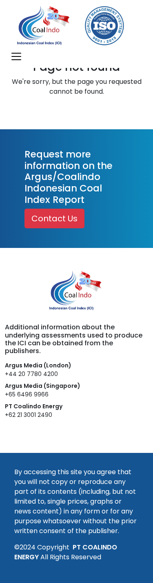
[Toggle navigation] (16, 56)
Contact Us (54, 218)
